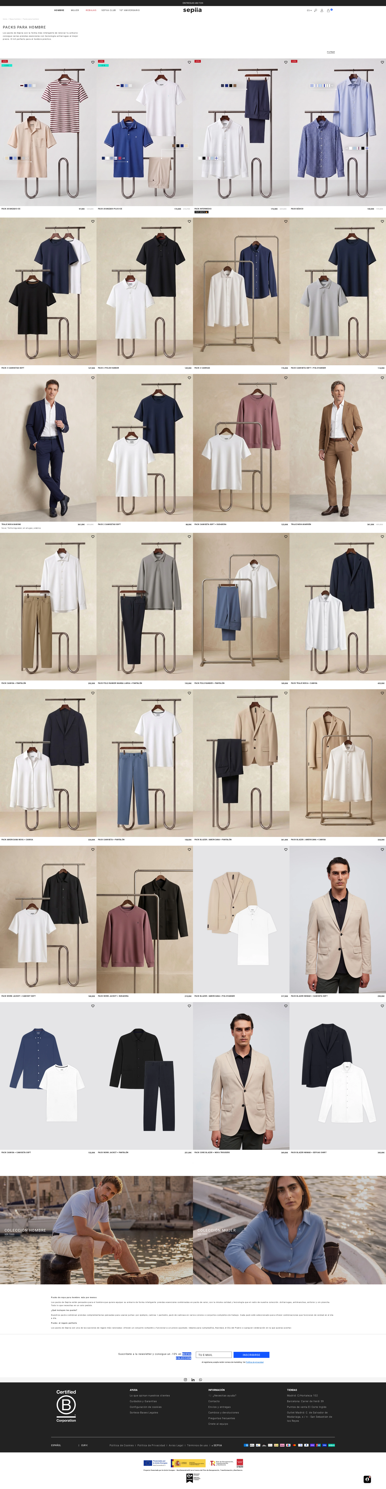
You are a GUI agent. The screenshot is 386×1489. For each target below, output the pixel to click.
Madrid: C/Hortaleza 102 (302, 1395)
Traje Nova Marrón (301, 524)
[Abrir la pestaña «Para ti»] (367, 1479)
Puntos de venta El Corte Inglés (306, 1406)
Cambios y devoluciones (223, 1412)
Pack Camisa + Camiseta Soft (16, 1152)
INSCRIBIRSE (251, 1355)
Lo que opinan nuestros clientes (150, 1395)
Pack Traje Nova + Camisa (304, 683)
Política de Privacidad (151, 1445)
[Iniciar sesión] (322, 10)
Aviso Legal (176, 1445)
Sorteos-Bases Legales (144, 1412)
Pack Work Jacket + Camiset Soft (19, 996)
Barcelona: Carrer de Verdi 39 (305, 1401)
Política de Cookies (122, 1445)
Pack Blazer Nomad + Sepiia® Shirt (308, 1152)
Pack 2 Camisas (202, 368)
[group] (193, 3)
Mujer (75, 10)
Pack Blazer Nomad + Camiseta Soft (309, 996)
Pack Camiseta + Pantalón (111, 839)
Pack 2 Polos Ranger (108, 368)
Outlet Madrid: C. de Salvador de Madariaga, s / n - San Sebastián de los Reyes (309, 1416)
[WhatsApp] (200, 1379)
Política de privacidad (255, 1362)
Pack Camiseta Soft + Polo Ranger (308, 368)
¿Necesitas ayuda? (224, 1395)
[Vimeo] (193, 1379)
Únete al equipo (218, 1423)
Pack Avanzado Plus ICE (110, 209)
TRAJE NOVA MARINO (11, 524)
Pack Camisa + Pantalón (14, 683)
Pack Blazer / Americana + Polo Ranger (215, 996)
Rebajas (91, 10)
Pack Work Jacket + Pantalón (113, 1152)
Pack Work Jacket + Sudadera (113, 996)
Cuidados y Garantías (143, 1401)
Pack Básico (297, 209)
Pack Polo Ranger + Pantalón (210, 683)
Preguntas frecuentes (221, 1418)
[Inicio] (192, 10)
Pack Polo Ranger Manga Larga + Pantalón (120, 683)
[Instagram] (185, 1379)
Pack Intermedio (203, 209)
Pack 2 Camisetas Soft (109, 524)
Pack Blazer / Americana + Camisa (308, 839)
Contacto (214, 1401)
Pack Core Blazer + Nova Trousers (212, 1152)
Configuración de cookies (146, 1406)
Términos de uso (197, 1445)
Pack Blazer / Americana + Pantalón (213, 839)
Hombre (59, 10)
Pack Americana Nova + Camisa (17, 839)
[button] (315, 10)
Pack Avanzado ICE (11, 209)
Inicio (5, 19)
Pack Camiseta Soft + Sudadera (210, 524)
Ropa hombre (15, 19)
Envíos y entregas (219, 1406)
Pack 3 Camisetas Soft (13, 368)
